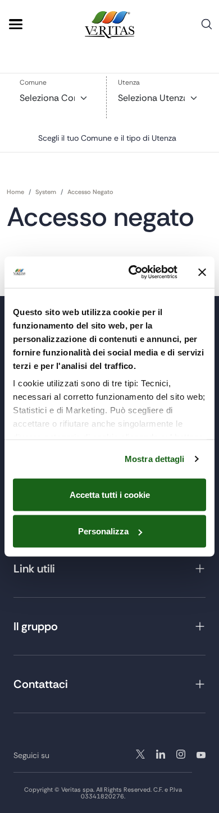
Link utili (34, 568)
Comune (33, 82)
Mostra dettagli (155, 459)
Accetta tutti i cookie (110, 494)
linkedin (180, 754)
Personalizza (103, 531)
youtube (201, 754)
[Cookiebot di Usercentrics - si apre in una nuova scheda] (132, 272)
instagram (160, 754)
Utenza (129, 82)
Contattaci (40, 684)
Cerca (206, 28)
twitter (140, 754)
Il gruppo (35, 626)
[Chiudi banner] (202, 272)
